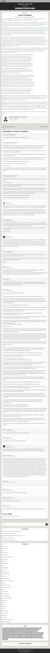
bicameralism (5, 25)
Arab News (4, 546)
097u (7, 505)
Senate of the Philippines (29, 637)
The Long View (5, 613)
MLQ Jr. (4, 582)
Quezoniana (4, 600)
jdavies (7, 445)
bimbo (7, 236)
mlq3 (7, 202)
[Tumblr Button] (27, 8)
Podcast (4, 589)
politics (9, 636)
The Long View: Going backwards (9, 533)
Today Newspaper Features (8, 619)
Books (3, 550)
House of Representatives (7, 632)
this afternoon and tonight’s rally (30, 105)
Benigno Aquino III (6, 628)
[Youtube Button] (23, 8)
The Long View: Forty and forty (8, 539)
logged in (9, 516)
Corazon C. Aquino (12, 629)
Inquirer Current (5, 574)
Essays (3, 565)
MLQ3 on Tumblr (5, 585)
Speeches (4, 606)
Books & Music (5, 552)
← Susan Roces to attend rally (7, 126)
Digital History (5, 563)
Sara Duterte (17, 637)
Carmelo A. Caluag (19, 628)
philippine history (32, 634)
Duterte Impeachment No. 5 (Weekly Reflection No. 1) (13, 535)
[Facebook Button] (18, 8)
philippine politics (39, 634)
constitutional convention (21, 29)
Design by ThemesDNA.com (25, 651)
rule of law (12, 637)
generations (19, 631)
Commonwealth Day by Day (8, 557)
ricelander (8, 429)
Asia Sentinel (5, 548)
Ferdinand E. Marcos (35, 629)
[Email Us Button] (32, 8)
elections (23, 629)
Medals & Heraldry (6, 578)
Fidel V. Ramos (13, 631)
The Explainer (5, 610)
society (36, 637)
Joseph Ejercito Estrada (29, 632)
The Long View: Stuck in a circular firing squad (11, 531)
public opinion (26, 636)
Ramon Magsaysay (38, 636)
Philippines (5, 636)
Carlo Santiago (12, 628)
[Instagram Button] (21, 8)
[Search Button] (34, 8)
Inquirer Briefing (5, 572)
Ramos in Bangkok (25, 15)
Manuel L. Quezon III (25, 4)
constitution (5, 629)
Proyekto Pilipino (6, 595)
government (35, 631)
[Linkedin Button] (19, 8)
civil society (29, 628)
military (26, 634)
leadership (41, 632)
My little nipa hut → (44, 126)
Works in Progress (6, 621)
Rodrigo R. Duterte (6, 637)
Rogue (3, 604)
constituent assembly (35, 27)
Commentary (5, 554)
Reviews (4, 602)
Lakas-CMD (36, 632)
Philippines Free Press (7, 587)
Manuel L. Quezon (13, 634)
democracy (18, 629)
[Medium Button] (25, 8)
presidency (14, 636)
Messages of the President (7, 580)
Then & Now (4, 615)
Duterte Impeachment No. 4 (8, 537)
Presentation (5, 591)
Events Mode (5, 567)
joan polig (8, 489)
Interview (4, 576)
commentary (34, 628)
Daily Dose (25, 13)
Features (4, 570)
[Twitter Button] (16, 8)
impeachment (24, 33)
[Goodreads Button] (30, 8)
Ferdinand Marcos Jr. (6, 631)
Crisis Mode (4, 559)
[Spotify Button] (28, 8)
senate (22, 637)
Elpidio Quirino (28, 629)
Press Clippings (5, 593)
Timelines (4, 617)
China (25, 628)
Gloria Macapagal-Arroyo (27, 631)
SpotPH (4, 608)
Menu (5, 1)
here (42, 25)
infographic (15, 632)
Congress (39, 628)
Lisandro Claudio (6, 634)
